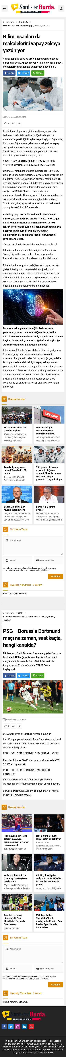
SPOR (20, 612)
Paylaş (11, 72)
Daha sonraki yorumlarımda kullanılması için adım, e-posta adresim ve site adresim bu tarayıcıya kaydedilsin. (31, 569)
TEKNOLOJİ (23, 21)
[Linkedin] (24, 1026)
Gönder (39, 72)
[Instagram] (17, 1026)
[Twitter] (11, 1026)
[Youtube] (31, 1026)
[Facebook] (4, 1026)
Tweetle (25, 72)
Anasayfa (10, 21)
